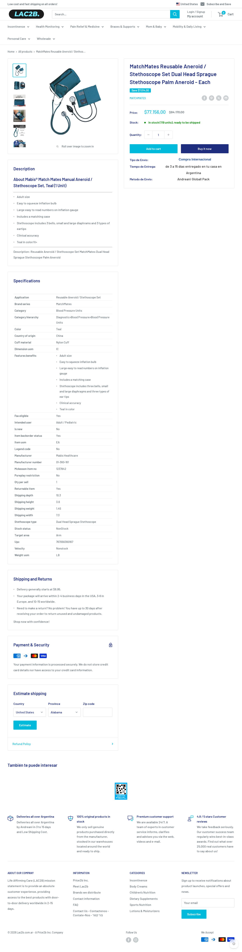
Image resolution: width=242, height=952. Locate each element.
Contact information (86, 898)
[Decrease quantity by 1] (148, 135)
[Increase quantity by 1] (168, 135)
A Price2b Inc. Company (49, 932)
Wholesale (44, 38)
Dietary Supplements (144, 898)
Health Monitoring (48, 26)
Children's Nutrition (142, 892)
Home (11, 51)
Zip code (89, 703)
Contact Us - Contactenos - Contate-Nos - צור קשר (91, 913)
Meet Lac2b (80, 886)
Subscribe (194, 914)
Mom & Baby (154, 26)
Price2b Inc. (80, 880)
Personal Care (17, 38)
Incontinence (16, 26)
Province (54, 703)
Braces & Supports (122, 26)
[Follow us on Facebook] (128, 940)
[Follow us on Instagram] (135, 940)
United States (189, 4)
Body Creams (138, 886)
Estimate (25, 725)
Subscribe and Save (219, 4)
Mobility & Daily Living (187, 26)
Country (18, 703)
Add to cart (153, 148)
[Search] (175, 14)
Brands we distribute (87, 892)
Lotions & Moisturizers (145, 911)
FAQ (75, 904)
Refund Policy (21, 744)
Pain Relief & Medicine (85, 26)
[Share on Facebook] (204, 98)
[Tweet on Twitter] (218, 98)
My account (195, 16)
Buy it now (205, 148)
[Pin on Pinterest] (211, 98)
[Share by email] (226, 98)
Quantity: (136, 134)
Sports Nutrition (140, 904)
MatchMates (138, 98)
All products (25, 51)
